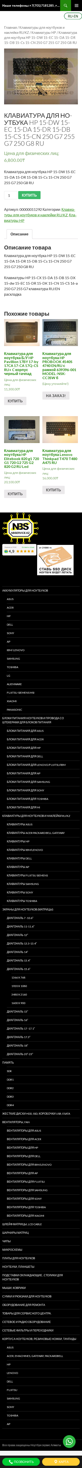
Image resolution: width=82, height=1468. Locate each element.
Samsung (13, 658)
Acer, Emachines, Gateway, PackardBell (35, 1356)
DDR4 (10, 1105)
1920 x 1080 (19, 986)
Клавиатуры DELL (19, 858)
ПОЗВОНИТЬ (23, 1462)
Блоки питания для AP (23, 773)
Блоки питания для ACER (25, 739)
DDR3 (10, 1096)
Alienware (14, 684)
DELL (10, 624)
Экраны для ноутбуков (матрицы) (27, 909)
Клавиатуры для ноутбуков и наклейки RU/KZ (36, 816)
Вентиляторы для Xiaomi (25, 1215)
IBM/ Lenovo (16, 650)
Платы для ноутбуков (18, 1258)
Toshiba (12, 667)
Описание (19, 234)
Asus (10, 1347)
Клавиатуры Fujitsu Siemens (27, 875)
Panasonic (14, 709)
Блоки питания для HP (24, 748)
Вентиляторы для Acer (24, 1139)
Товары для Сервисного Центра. (26, 1313)
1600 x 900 (18, 1003)
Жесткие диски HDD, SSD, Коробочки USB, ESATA (36, 1113)
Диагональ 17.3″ (18, 1037)
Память (8, 1062)
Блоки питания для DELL (25, 756)
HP (8, 616)
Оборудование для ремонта (23, 1305)
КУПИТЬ (29, 195)
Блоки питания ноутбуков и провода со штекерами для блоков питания (33, 720)
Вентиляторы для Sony (24, 1198)
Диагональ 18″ (17, 1045)
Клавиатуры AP (18, 867)
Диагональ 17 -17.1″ (21, 1028)
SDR (9, 1071)
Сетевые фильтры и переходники (28, 1330)
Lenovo (12, 1373)
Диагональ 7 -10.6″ (20, 918)
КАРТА (63, 1462)
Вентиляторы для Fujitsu (26, 1181)
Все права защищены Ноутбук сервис (26, 1445)
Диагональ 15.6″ (18, 969)
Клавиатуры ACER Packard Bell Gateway (36, 833)
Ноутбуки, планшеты (18, 1266)
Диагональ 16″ (17, 1020)
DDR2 (10, 1088)
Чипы (6, 1241)
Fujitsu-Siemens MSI (20, 692)
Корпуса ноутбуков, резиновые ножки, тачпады (39, 1339)
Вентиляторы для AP (22, 1173)
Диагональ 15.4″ (18, 960)
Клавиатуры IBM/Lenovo (25, 850)
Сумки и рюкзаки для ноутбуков (26, 1296)
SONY (10, 633)
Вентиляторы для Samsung (27, 1190)
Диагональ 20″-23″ (20, 1054)
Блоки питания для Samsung (28, 782)
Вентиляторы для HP (22, 1147)
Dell (10, 1381)
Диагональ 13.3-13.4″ (22, 943)
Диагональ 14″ (17, 952)
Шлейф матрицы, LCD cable (22, 1224)
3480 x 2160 (19, 994)
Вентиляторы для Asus (24, 1130)
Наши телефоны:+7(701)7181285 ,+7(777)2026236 (31, 5)
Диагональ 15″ (17, 1011)
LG (8, 675)
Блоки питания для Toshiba (27, 799)
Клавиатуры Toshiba (22, 901)
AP (8, 641)
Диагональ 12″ (17, 935)
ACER (10, 607)
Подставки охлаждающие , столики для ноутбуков (32, 1277)
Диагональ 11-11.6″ (20, 926)
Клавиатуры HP (43, 32)
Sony (10, 1407)
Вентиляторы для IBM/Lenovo (29, 1164)
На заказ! (56, 395)
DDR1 (10, 1079)
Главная (10, 27)
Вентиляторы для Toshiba (26, 1207)
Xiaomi (12, 701)
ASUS (10, 599)
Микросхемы (12, 1249)
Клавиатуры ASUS (19, 824)
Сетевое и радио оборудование (26, 1322)
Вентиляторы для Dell (24, 1156)
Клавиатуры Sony (20, 892)
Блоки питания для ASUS (25, 731)
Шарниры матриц (15, 1232)
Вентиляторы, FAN (16, 1122)
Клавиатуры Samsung (23, 884)
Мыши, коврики (14, 1288)
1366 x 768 (18, 977)
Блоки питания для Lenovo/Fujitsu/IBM (36, 765)
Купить (15, 401)
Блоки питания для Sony (25, 790)
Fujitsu (12, 1390)
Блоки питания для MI (23, 807)
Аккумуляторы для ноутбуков (25, 590)
